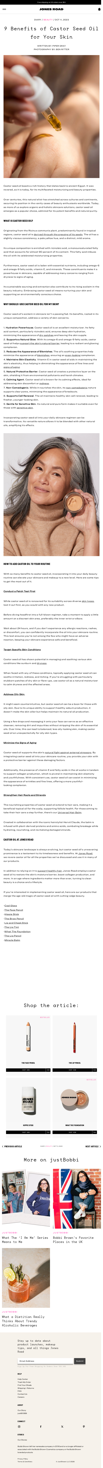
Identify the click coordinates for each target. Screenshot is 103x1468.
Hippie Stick (12, 914)
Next (92, 1146)
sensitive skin (25, 407)
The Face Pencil (13, 910)
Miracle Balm (12, 940)
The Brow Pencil (14, 918)
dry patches (46, 335)
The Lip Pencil (12, 935)
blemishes (43, 355)
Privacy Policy (23, 1459)
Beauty (48, 20)
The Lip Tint (11, 927)
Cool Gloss (11, 905)
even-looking (73, 355)
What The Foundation (17, 931)
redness (44, 383)
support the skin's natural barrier (39, 343)
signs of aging (12, 367)
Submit (80, 1361)
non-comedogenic (76, 387)
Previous (13, 1146)
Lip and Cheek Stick (16, 923)
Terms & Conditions (25, 1461)
